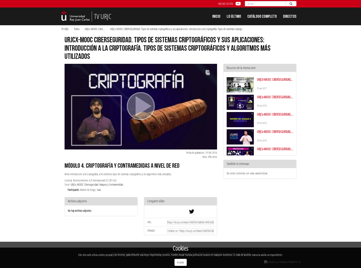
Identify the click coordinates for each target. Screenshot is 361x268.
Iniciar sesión (225, 4)
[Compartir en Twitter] (191, 212)
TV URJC (65, 29)
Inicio (216, 17)
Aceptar (180, 262)
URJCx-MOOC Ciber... (95, 29)
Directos (289, 17)
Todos (76, 29)
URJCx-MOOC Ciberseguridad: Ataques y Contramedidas (97, 184)
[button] (180, 201)
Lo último (234, 17)
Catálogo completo (262, 17)
